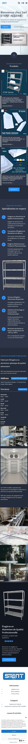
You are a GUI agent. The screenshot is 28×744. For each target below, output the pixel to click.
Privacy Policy (15, 694)
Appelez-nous (15, 689)
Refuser (14, 735)
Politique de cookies (13, 742)
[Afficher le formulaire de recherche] (19, 3)
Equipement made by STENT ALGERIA (15, 706)
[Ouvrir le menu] (26, 3)
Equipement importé (15, 704)
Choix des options (7, 106)
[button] (26, 717)
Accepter (14, 731)
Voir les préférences (14, 739)
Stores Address (15, 691)
